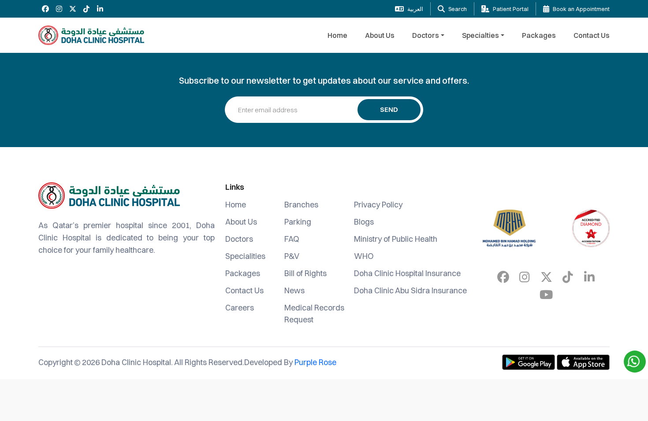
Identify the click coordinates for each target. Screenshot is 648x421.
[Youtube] (546, 294)
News (294, 290)
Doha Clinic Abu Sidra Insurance (410, 290)
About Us (380, 35)
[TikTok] (86, 9)
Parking (297, 222)
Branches (301, 204)
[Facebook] (45, 9)
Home (337, 35)
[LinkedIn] (99, 9)
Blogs (364, 222)
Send (389, 109)
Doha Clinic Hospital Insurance (407, 273)
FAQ (291, 239)
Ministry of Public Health (395, 239)
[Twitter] (72, 9)
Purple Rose (315, 362)
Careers (239, 308)
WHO (364, 256)
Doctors (425, 35)
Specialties (480, 35)
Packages (539, 35)
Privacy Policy (378, 204)
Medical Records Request (314, 314)
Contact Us (592, 35)
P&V (291, 256)
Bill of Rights (305, 273)
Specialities (245, 256)
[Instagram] (58, 9)
